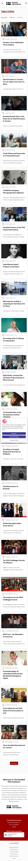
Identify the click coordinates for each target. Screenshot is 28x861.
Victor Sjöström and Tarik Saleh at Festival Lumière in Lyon (13, 710)
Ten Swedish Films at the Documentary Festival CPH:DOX (12, 414)
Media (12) (12, 17)
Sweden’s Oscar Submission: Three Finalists (13, 43)
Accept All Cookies (14, 436)
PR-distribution (14, 849)
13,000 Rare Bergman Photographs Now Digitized (13, 191)
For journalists (14, 854)
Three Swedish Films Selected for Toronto (14, 746)
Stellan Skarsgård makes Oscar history (12, 524)
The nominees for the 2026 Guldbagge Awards (13, 598)
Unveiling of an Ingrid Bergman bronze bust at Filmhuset (12, 451)
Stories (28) (4, 17)
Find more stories (14, 856)
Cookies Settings (14, 440)
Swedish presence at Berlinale (10, 487)
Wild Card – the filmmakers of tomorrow (13, 635)
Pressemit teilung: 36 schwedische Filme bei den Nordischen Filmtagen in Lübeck (12, 674)
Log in (14, 858)
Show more (14, 763)
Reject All (14, 433)
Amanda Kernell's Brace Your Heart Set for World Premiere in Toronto (14, 118)
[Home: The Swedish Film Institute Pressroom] (13, 3)
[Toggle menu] (2, 3)
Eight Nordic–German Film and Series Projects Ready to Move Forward (13, 377)
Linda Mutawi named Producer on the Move (11, 265)
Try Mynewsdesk (14, 851)
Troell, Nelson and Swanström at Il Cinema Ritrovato (14, 154)
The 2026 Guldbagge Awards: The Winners (14, 561)
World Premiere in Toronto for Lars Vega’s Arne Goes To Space (13, 81)
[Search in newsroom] (26, 3)
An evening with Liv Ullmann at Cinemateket (13, 339)
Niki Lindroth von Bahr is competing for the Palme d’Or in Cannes (14, 303)
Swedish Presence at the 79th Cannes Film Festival (14, 228)
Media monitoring (14, 847)
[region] (14, 430)
